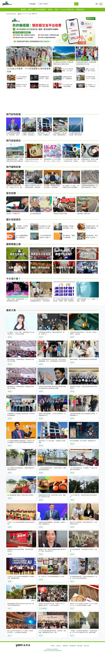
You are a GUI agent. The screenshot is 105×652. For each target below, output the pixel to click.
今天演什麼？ (13, 278)
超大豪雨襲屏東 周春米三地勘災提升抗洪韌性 (20, 495)
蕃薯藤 (6, 3)
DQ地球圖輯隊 (40, 10)
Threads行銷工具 (67, 10)
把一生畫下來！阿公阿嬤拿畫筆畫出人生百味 (51, 576)
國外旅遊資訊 (13, 219)
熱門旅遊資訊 (13, 140)
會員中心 (59, 645)
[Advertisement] (49, 101)
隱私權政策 (73, 645)
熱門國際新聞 (13, 166)
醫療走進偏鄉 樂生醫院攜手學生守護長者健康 (83, 359)
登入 (97, 4)
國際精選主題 (13, 244)
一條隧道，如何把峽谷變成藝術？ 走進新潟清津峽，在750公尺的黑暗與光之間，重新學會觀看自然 (83, 632)
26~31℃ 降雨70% (30, 14)
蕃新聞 (23, 10)
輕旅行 (30, 10)
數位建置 (79, 645)
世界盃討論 (80, 10)
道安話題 (11, 193)
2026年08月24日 (11, 14)
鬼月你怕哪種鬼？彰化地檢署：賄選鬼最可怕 (83, 441)
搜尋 (56, 10)
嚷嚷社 (50, 10)
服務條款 (65, 645)
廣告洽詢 (86, 645)
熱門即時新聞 (13, 114)
